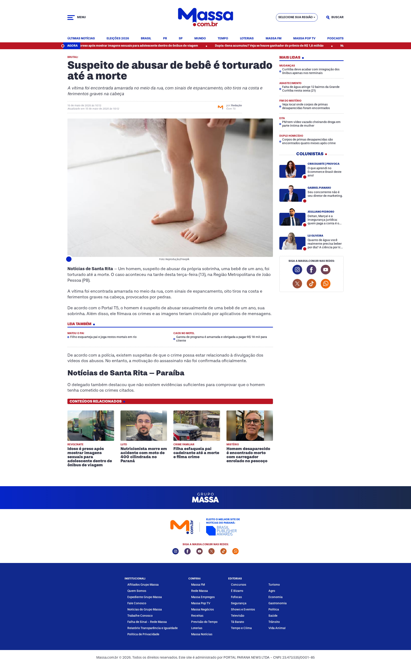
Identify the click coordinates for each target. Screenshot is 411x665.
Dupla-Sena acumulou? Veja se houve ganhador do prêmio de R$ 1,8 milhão (247, 45)
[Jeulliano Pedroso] (292, 217)
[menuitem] (81, 38)
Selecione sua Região (295, 17)
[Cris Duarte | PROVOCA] (292, 169)
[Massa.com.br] (205, 17)
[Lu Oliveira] (292, 241)
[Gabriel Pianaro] (292, 193)
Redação (236, 105)
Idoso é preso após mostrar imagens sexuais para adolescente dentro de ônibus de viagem (111, 45)
